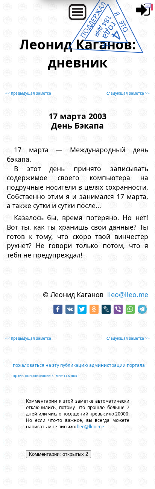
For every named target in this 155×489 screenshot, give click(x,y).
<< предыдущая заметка (28, 93)
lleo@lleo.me (127, 294)
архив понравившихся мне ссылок (45, 375)
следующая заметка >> (128, 93)
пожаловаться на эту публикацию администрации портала (79, 365)
